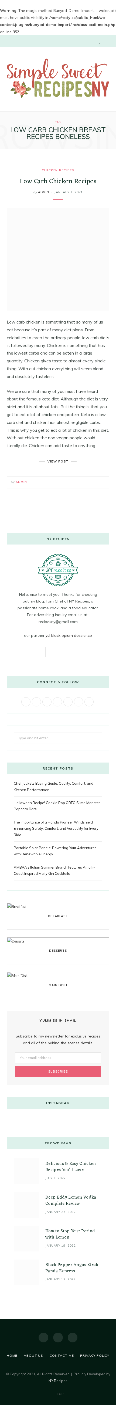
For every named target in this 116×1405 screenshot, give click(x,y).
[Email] (103, 481)
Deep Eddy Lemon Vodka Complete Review (70, 1200)
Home (12, 1355)
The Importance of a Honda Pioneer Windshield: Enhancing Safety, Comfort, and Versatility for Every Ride (56, 828)
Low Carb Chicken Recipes (58, 181)
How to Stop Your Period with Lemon (70, 1234)
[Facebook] (43, 1337)
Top (60, 1394)
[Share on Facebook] (83, 481)
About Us (33, 1355)
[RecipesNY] (58, 79)
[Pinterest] (96, 481)
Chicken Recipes (58, 170)
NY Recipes (58, 1381)
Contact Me (62, 1355)
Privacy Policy (94, 1355)
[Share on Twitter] (90, 481)
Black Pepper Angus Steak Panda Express (71, 1268)
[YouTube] (72, 1337)
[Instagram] (58, 1337)
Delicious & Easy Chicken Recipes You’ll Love (70, 1166)
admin (43, 192)
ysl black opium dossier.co (69, 635)
